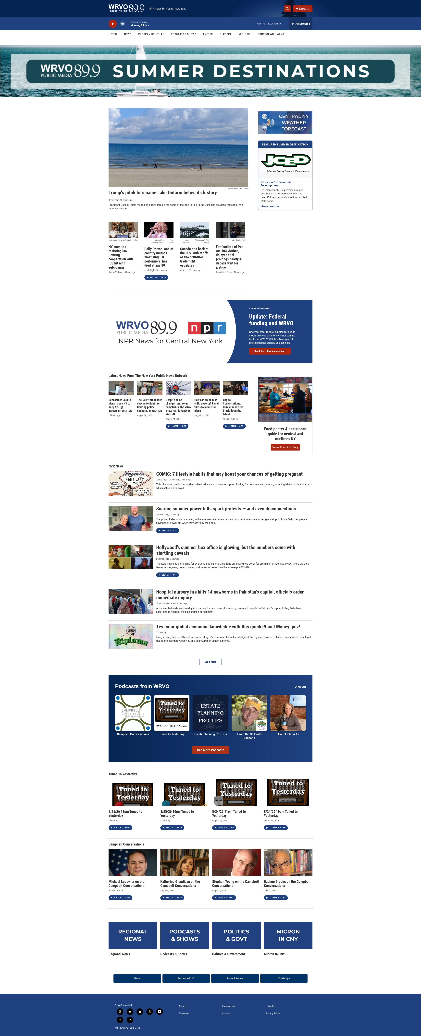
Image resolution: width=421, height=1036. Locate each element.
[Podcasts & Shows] (184, 935)
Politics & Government (228, 954)
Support (225, 34)
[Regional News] (133, 935)
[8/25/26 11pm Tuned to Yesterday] (133, 792)
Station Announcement (259, 308)
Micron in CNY (274, 954)
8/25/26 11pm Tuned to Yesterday (125, 814)
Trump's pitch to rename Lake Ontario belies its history (163, 192)
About (182, 1006)
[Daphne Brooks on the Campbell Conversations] (288, 862)
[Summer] (210, 71)
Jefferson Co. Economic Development (276, 183)
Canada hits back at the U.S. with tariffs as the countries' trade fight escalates (194, 257)
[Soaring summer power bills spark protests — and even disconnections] (131, 518)
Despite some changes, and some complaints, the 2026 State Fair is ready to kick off (178, 407)
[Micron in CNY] (288, 935)
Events (208, 34)
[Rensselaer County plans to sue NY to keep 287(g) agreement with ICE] (121, 388)
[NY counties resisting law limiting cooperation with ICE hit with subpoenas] (123, 230)
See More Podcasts (210, 750)
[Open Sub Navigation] (119, 34)
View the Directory (285, 447)
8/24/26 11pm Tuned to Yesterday (229, 814)
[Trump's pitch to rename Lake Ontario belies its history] (178, 147)
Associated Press (224, 272)
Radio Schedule (234, 978)
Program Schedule (151, 34)
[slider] (127, 23)
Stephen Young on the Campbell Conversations (235, 884)
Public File (271, 1006)
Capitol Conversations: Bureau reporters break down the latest (233, 407)
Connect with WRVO (271, 34)
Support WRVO (186, 978)
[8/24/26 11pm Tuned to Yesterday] (236, 792)
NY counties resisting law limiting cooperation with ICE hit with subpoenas (121, 257)
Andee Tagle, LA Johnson (167, 479)
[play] (112, 24)
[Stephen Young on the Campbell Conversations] (236, 862)
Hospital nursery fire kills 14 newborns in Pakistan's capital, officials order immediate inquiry (230, 594)
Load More (210, 661)
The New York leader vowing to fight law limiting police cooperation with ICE (149, 405)
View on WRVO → (270, 206)
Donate (304, 8)
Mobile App (284, 978)
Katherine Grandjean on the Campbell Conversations (180, 884)
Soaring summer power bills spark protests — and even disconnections (226, 509)
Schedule (184, 1013)
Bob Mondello (162, 559)
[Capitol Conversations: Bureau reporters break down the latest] (235, 388)
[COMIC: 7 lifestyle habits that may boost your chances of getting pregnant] (131, 483)
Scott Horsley (162, 514)
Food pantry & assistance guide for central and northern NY (285, 433)
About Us (244, 34)
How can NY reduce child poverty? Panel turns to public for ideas (206, 405)
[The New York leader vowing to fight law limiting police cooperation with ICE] (149, 388)
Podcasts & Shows (183, 34)
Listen (113, 34)
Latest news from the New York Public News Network (148, 376)
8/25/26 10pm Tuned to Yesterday (177, 814)
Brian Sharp (114, 200)
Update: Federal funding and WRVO (271, 320)
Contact (226, 1013)
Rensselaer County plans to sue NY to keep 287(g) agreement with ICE (120, 405)
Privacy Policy (273, 1013)
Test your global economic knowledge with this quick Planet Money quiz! (228, 627)
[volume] (122, 24)
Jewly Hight (149, 270)
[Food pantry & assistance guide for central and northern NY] (285, 399)
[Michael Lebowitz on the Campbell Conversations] (133, 862)
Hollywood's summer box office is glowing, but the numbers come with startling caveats (225, 550)
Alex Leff (184, 270)
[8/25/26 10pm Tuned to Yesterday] (184, 792)
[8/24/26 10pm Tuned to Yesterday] (288, 792)
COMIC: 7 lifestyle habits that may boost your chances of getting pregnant (229, 474)
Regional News (119, 954)
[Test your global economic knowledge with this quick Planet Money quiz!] (131, 636)
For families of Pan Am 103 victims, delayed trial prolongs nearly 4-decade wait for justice (229, 257)
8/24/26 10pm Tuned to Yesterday (281, 814)
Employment (228, 1006)
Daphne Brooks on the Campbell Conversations (287, 884)
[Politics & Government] (236, 935)
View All (300, 687)
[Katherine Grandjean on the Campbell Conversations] (184, 862)
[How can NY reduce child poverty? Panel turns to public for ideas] (207, 388)
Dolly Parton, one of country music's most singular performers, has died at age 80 (158, 257)
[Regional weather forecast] (285, 122)
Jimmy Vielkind (116, 272)
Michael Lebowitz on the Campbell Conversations (126, 884)
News (127, 34)
